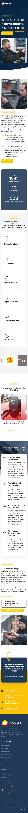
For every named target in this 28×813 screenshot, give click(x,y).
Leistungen (7, 36)
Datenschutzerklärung (6, 775)
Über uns (19, 36)
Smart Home (4, 752)
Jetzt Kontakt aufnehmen (13, 614)
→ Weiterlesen (9, 434)
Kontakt (3, 781)
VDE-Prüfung (4, 763)
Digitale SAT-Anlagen (6, 758)
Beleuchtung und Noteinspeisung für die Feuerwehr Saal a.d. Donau (12, 426)
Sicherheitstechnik (6, 760)
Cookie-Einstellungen (6, 778)
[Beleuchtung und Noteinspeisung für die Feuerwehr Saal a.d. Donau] (14, 410)
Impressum (4, 772)
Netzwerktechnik (5, 755)
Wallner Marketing (20, 811)
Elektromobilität (5, 749)
